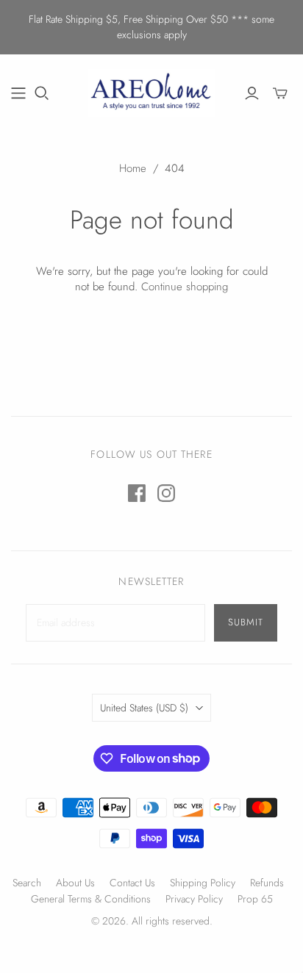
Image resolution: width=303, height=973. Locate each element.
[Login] (252, 93)
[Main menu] (18, 93)
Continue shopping (184, 287)
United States (144, 707)
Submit (245, 622)
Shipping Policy (202, 882)
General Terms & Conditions (91, 898)
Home (132, 168)
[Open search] (42, 93)
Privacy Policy (194, 898)
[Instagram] (166, 493)
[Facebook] (137, 493)
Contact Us (132, 882)
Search (27, 882)
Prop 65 (255, 898)
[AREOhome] (151, 91)
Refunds (267, 882)
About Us (75, 882)
